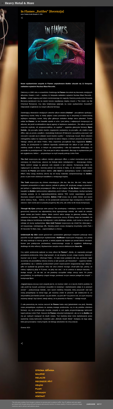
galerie (40, 374)
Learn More (90, 404)
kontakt (40, 396)
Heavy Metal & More (19, 3)
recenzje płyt (43, 381)
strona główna (44, 370)
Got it (99, 404)
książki (39, 385)
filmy (38, 388)
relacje (40, 377)
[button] (22, 18)
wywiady (40, 392)
